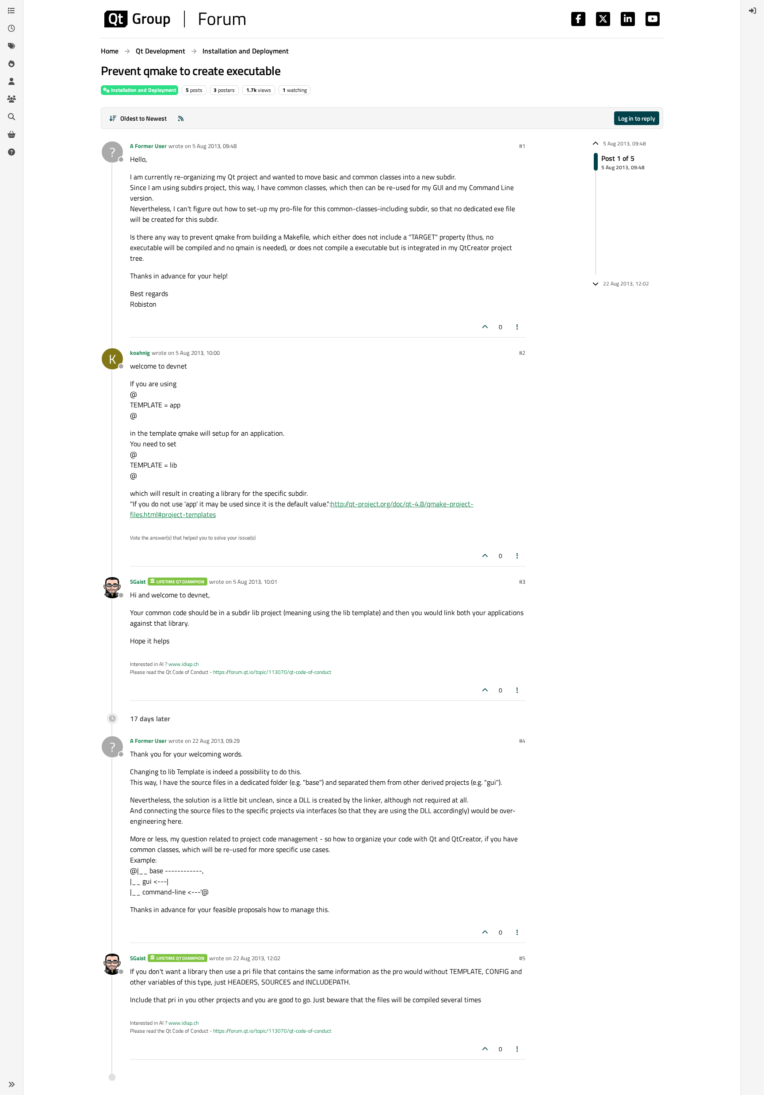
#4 (522, 740)
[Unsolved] (11, 152)
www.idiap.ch (183, 664)
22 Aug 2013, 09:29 (216, 740)
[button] (11, 1084)
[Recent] (11, 28)
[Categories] (11, 11)
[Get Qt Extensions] (11, 134)
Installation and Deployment (143, 90)
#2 (522, 352)
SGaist (138, 581)
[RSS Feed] (180, 118)
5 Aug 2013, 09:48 (214, 145)
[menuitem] (752, 11)
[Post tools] (518, 327)
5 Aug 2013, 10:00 (198, 352)
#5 (522, 958)
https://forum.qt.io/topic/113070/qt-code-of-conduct (272, 672)
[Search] (11, 117)
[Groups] (11, 99)
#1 (522, 145)
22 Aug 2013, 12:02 (256, 958)
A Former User (148, 145)
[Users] (11, 81)
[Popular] (11, 64)
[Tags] (11, 46)
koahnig (140, 352)
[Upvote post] (485, 327)
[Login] (752, 11)
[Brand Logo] (174, 19)
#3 (522, 581)
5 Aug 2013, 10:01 (255, 581)
